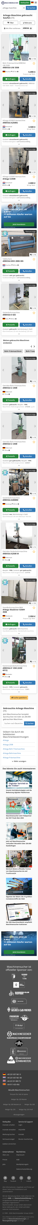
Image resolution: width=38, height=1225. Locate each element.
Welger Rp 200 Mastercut (12, 1104)
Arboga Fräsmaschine (11, 757)
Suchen (32, 8)
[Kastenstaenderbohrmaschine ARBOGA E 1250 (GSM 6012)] (19, 650)
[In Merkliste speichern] (34, 63)
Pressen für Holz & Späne (19, 1094)
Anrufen (28, 79)
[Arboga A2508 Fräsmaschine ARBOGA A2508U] (19, 105)
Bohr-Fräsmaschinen (13, 351)
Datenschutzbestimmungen (17, 1219)
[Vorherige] (3, 47)
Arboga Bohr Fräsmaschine (14, 749)
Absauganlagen (19, 1115)
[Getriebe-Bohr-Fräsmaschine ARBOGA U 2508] (19, 370)
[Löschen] (24, 8)
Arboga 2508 (8, 744)
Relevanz (28, 23)
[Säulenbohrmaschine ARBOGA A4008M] (19, 482)
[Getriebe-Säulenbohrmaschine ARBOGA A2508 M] (19, 536)
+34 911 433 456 (13, 1084)
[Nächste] (35, 47)
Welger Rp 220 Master (19, 1099)
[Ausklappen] (19, 88)
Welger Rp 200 (29, 1104)
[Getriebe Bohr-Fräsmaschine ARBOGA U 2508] (19, 426)
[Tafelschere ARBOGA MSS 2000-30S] (19, 243)
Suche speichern (20, 698)
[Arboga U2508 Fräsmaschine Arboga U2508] (19, 161)
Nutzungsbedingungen (10, 1221)
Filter (11, 23)
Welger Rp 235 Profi (26, 1109)
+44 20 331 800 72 (14, 1081)
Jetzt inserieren (19, 224)
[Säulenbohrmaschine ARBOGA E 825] (19, 297)
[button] (36, 3)
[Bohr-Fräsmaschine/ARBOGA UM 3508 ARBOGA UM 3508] (19, 47)
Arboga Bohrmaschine (12, 753)
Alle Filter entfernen (12, 28)
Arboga (6, 740)
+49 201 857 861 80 (14, 1078)
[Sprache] (32, 3)
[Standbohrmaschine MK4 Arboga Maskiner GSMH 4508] (19, 592)
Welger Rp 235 (10, 1109)
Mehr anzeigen (20, 761)
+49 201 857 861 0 (14, 1074)
